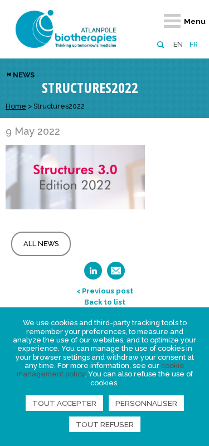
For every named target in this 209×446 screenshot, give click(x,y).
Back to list (104, 302)
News (24, 75)
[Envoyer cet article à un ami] (116, 274)
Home (16, 106)
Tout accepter (64, 403)
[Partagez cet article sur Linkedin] (93, 274)
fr (193, 44)
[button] (160, 44)
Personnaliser (146, 403)
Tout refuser (105, 424)
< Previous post (104, 291)
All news (41, 243)
